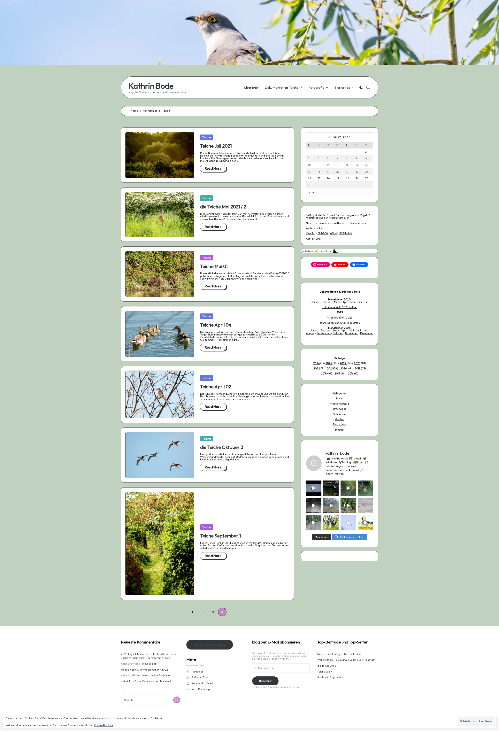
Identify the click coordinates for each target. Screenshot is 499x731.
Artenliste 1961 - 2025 (339, 317)
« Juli (312, 192)
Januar (315, 302)
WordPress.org (201, 689)
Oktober (338, 333)
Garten (339, 419)
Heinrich (126, 681)
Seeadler (150, 663)
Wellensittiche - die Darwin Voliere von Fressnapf (346, 659)
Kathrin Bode (151, 85)
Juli (366, 302)
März (337, 302)
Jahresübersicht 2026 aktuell (339, 307)
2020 (343, 368)
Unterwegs (339, 408)
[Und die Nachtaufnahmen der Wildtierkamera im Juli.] (313, 505)
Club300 (323, 233)
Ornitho (310, 233)
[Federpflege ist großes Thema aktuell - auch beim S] (348, 505)
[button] (192, 612)
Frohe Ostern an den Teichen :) (151, 675)
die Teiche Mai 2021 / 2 (223, 207)
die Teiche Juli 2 (326, 665)
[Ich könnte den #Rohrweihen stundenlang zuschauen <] (313, 488)
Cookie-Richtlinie (103, 725)
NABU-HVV (345, 233)
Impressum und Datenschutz (209, 644)
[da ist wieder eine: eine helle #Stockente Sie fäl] (365, 488)
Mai (352, 302)
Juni (359, 302)
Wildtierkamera (339, 403)
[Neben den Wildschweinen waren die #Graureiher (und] (331, 488)
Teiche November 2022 (154, 669)
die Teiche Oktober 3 (221, 447)
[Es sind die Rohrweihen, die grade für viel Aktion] (348, 522)
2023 (357, 363)
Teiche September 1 (220, 536)
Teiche (206, 137)
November (351, 333)
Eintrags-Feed (200, 677)
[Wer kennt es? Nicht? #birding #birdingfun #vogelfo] (365, 522)
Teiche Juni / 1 (325, 671)
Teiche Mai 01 (214, 266)
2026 (316, 363)
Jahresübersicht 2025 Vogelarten (339, 322)
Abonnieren (265, 680)
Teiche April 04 (215, 325)
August (310, 333)
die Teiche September (330, 677)
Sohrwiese (339, 414)
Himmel (339, 429)
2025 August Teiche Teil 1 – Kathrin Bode (145, 654)
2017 (337, 373)
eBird (333, 233)
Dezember (366, 333)
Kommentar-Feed (202, 683)
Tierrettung (340, 424)
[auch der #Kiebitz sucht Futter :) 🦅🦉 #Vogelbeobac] (365, 505)
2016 (351, 373)
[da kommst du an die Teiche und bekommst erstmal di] (348, 488)
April (345, 302)
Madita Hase (128, 669)
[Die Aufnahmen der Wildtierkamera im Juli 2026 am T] (331, 505)
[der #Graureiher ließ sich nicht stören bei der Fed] (331, 522)
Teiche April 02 (215, 386)
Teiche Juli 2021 (216, 146)
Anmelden (197, 671)
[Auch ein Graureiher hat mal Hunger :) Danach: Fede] (313, 522)
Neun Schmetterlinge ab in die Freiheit (339, 654)
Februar (327, 302)
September (324, 333)
